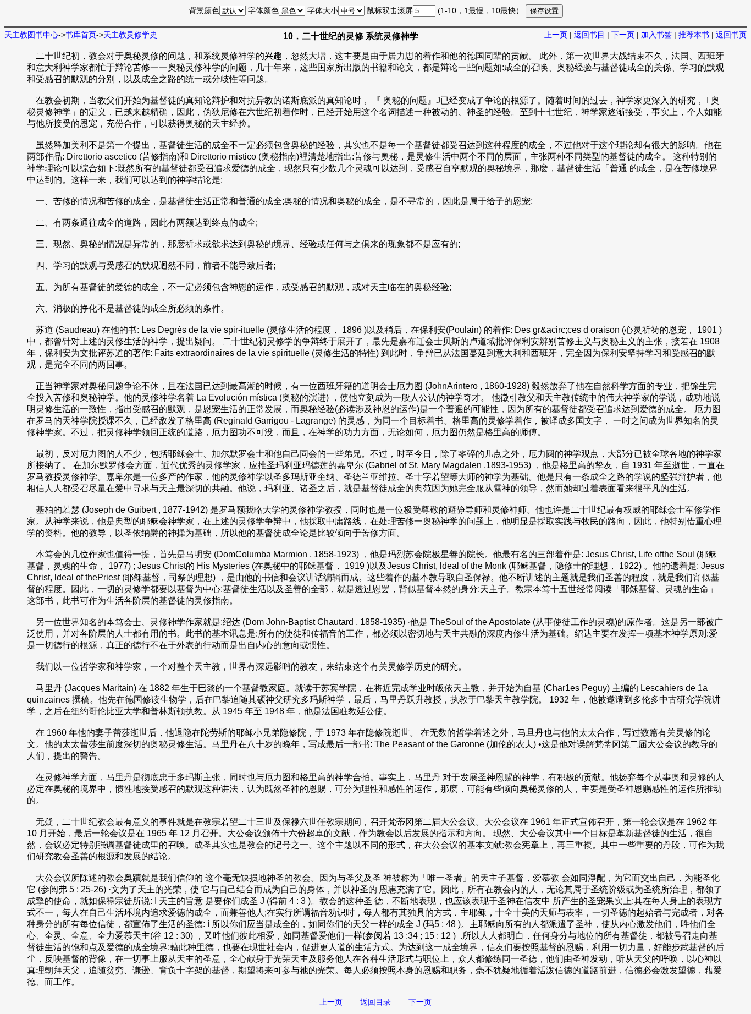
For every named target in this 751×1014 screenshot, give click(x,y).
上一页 (555, 34)
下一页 (622, 34)
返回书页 (731, 34)
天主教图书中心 (31, 34)
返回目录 (375, 1001)
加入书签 (656, 34)
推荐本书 (693, 34)
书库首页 (80, 34)
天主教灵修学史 (130, 34)
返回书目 (589, 34)
